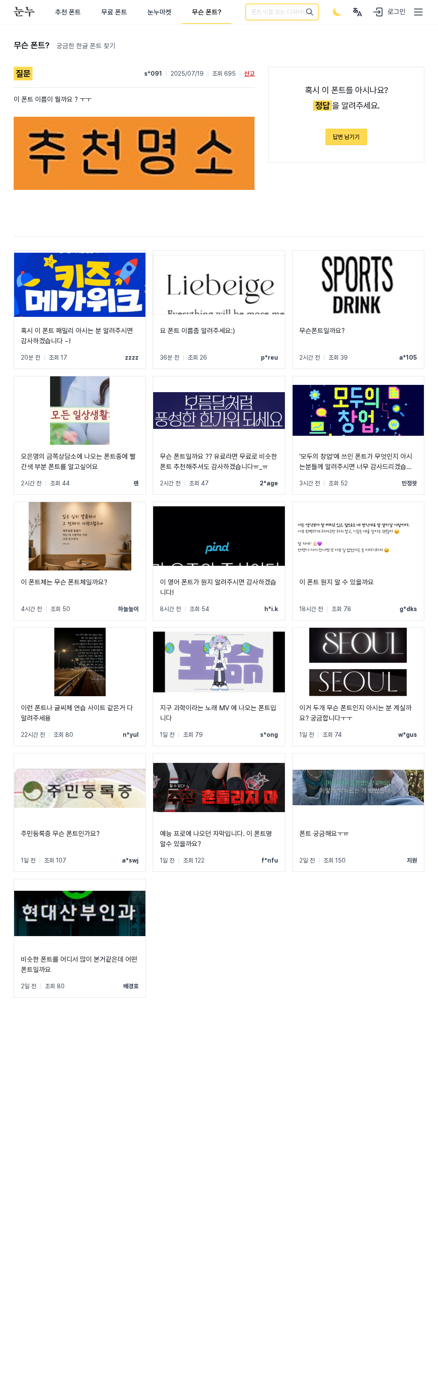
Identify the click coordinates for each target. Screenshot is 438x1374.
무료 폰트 (114, 12)
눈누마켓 (160, 12)
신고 (249, 73)
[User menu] (358, 12)
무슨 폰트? (206, 12)
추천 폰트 (68, 12)
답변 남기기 (346, 136)
